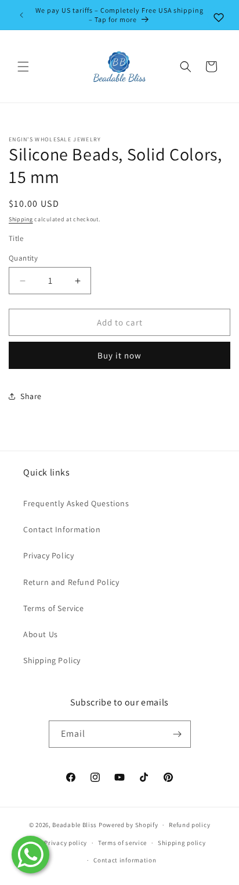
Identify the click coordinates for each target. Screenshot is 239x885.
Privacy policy (65, 843)
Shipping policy (182, 843)
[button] (23, 66)
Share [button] (31, 396)
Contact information (124, 860)
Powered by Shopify (128, 825)
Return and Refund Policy (71, 582)
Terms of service (122, 843)
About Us (40, 634)
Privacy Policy (48, 555)
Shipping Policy (52, 660)
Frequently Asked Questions (76, 503)
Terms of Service (53, 608)
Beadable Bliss (74, 825)
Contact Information (61, 529)
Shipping (21, 219)
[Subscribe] (177, 734)
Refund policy (189, 825)
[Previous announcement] (21, 15)
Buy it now (119, 355)
